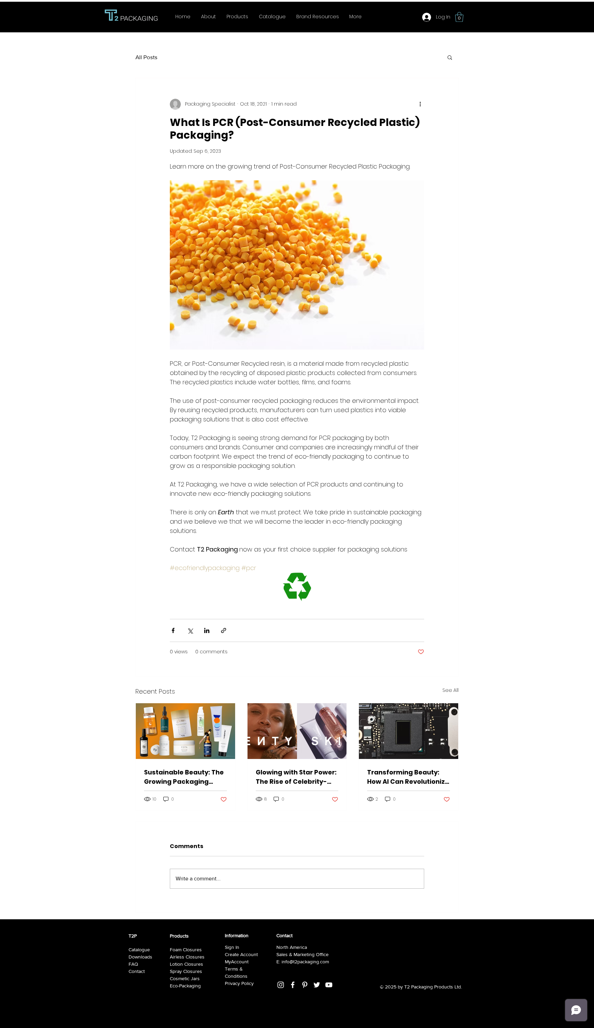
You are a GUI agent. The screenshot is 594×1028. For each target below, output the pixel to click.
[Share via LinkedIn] (207, 630)
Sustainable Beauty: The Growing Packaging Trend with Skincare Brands (184, 777)
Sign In (232, 947)
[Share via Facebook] (173, 630)
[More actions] (420, 104)
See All (450, 690)
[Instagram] (280, 985)
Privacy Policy (239, 983)
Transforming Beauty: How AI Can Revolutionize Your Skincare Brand (408, 777)
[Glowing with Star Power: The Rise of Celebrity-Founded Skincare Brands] (297, 731)
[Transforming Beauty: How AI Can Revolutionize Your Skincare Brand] (408, 731)
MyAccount (237, 961)
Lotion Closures (186, 964)
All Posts (146, 57)
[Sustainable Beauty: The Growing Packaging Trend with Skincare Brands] (185, 731)
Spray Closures (186, 971)
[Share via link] (223, 630)
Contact (137, 971)
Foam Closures (186, 949)
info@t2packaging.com (305, 961)
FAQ (133, 964)
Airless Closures (187, 957)
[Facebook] (292, 985)
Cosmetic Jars (185, 978)
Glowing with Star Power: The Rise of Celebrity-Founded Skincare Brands (296, 777)
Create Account (241, 954)
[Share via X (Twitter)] (190, 630)
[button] (459, 17)
